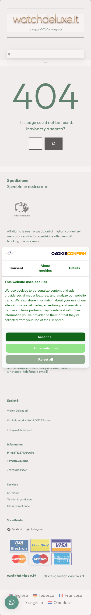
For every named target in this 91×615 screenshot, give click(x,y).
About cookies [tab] (45, 268)
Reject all (45, 359)
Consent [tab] (16, 268)
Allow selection (45, 348)
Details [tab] (74, 268)
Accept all (45, 337)
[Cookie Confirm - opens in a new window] (68, 253)
